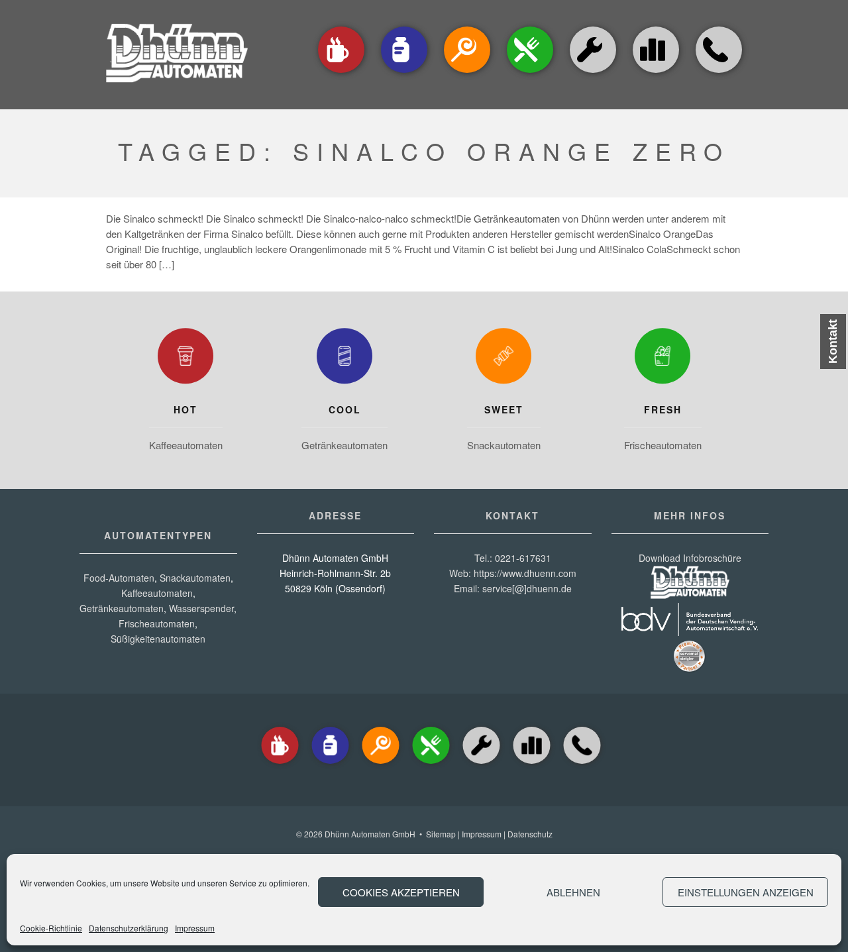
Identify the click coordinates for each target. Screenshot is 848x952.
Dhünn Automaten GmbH (370, 833)
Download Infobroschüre (690, 557)
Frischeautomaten (663, 445)
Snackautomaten (504, 445)
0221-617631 (523, 557)
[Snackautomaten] (503, 359)
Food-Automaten (118, 577)
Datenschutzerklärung (128, 927)
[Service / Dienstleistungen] (593, 74)
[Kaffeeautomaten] (341, 74)
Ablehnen (573, 892)
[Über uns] (656, 49)
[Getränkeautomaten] (404, 74)
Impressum (195, 927)
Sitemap (441, 833)
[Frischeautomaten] (662, 359)
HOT (185, 409)
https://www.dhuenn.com (525, 573)
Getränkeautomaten (344, 445)
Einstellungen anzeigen (746, 892)
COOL (345, 409)
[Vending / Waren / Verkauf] (530, 74)
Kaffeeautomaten (186, 445)
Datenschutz (530, 833)
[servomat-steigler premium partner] (689, 669)
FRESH (663, 409)
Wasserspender (201, 608)
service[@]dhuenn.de (527, 588)
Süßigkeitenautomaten (158, 638)
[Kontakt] (719, 74)
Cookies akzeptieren (401, 892)
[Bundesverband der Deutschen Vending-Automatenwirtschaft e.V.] (689, 632)
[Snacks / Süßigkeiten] (467, 74)
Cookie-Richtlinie (51, 927)
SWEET (503, 409)
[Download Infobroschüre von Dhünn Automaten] (690, 595)
